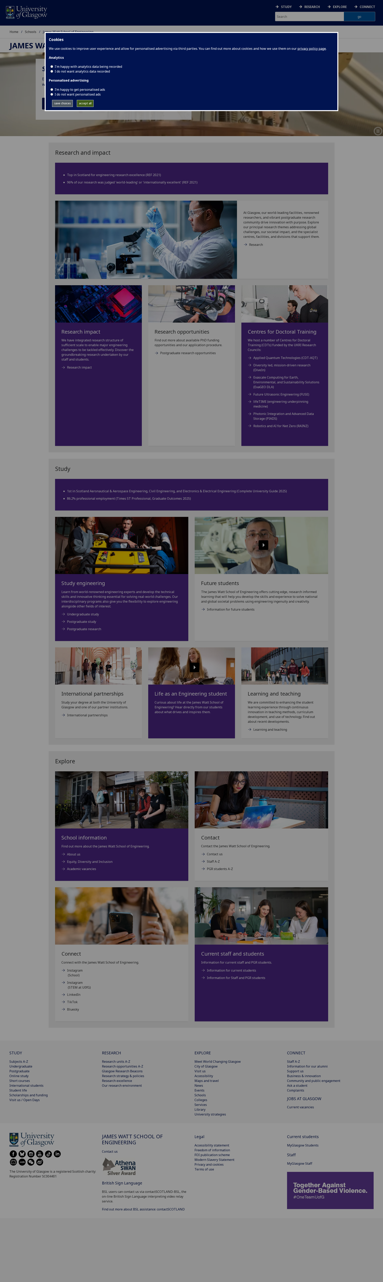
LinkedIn (73, 994)
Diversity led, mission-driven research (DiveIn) (281, 367)
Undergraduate (20, 1066)
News (198, 1085)
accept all (85, 103)
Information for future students (231, 609)
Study (286, 7)
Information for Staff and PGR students (236, 978)
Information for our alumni (307, 1066)
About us (73, 854)
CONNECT (296, 1053)
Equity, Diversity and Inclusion (90, 861)
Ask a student (297, 1085)
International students (26, 1085)
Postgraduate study (81, 621)
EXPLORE (202, 1053)
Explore (340, 7)
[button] (261, 545)
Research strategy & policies (123, 1076)
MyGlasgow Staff (299, 1163)
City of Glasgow (206, 1066)
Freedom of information (212, 1150)
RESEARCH (111, 1053)
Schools (30, 32)
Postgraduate (19, 1071)
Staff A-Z (213, 861)
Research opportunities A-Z (122, 1066)
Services (200, 1105)
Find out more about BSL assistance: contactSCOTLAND (143, 1209)
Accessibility (203, 1076)
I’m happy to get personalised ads (80, 89)
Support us (295, 1071)
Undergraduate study (83, 614)
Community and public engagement (313, 1081)
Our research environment (122, 1085)
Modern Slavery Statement (214, 1159)
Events (199, 1090)
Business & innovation (304, 1076)
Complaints (295, 1090)
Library (199, 1109)
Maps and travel (206, 1081)
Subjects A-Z (18, 1061)
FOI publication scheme (212, 1155)
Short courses (19, 1081)
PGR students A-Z (220, 869)
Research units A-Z (116, 1061)
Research (312, 7)
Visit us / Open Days (24, 1100)
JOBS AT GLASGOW (304, 1098)
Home (14, 32)
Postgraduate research (84, 629)
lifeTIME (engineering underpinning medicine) (280, 404)
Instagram (75, 970)
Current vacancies (300, 1107)
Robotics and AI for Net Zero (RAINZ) (280, 426)
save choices (62, 103)
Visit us (200, 1071)
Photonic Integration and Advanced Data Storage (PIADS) (283, 416)
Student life (18, 1090)
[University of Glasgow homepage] (26, 12)
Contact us (215, 854)
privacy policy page (311, 48)
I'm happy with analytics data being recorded (88, 66)
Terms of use (204, 1169)
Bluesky (73, 1009)
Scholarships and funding (28, 1095)
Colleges (200, 1100)
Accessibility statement (211, 1145)
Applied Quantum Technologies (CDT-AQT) (285, 358)
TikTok (72, 1002)
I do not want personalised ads (78, 94)
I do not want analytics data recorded (82, 71)
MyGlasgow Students (303, 1145)
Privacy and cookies (209, 1164)
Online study (19, 1076)
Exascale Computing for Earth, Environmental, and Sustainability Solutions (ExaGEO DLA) (286, 382)
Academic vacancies (81, 869)
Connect (367, 7)
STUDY (15, 1053)
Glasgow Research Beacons (122, 1071)
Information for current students (231, 970)
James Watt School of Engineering (132, 1139)
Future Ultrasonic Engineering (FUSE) (281, 394)
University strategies (210, 1114)
